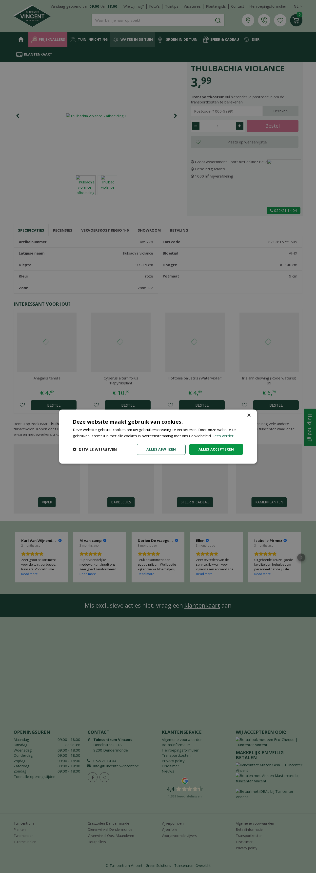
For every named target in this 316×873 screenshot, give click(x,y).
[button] (95, 449)
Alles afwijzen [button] (161, 449)
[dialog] (158, 437)
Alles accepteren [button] (216, 449)
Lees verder (223, 435)
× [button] (249, 415)
